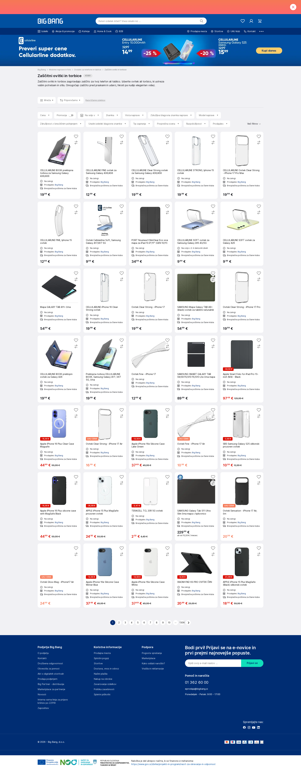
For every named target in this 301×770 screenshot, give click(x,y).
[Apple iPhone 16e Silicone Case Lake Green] (150, 437)
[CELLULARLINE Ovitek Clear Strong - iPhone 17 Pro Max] (242, 165)
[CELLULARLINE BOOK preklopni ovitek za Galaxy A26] (59, 369)
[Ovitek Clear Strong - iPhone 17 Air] (105, 437)
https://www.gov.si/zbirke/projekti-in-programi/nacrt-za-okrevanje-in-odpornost (173, 764)
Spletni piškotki (102, 694)
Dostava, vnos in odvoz (106, 668)
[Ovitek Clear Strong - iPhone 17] (150, 300)
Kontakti (42, 658)
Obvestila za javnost (49, 668)
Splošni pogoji (101, 658)
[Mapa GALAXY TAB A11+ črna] (59, 300)
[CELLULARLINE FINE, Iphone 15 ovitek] (59, 234)
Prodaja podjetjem (47, 679)
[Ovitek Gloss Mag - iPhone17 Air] (59, 575)
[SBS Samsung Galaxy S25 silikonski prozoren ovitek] (242, 437)
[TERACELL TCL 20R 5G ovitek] (150, 506)
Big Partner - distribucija (51, 684)
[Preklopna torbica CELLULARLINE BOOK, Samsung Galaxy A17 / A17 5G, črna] (105, 369)
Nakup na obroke (103, 679)
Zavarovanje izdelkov (105, 684)
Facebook (244, 727)
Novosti (42, 694)
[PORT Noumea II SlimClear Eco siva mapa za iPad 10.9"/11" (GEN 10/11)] (150, 234)
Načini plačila (100, 673)
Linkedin (258, 727)
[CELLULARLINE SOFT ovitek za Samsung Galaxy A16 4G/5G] (196, 234)
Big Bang (59, 185)
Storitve (98, 663)
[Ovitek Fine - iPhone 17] (150, 369)
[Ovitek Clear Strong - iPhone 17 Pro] (242, 300)
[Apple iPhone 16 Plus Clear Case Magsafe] (59, 437)
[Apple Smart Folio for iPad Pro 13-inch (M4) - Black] (242, 369)
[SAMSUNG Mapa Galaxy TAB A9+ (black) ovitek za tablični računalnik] (196, 300)
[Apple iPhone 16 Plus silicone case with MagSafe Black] (59, 506)
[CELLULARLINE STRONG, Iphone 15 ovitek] (196, 165)
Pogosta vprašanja (152, 653)
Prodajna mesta (102, 653)
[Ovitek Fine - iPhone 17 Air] (196, 437)
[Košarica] (259, 21)
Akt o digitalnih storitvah (51, 673)
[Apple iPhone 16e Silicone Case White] (150, 575)
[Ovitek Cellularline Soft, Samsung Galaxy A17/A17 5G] (105, 234)
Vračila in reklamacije (153, 668)
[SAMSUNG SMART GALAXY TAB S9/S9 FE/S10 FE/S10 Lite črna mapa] (196, 369)
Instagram (249, 727)
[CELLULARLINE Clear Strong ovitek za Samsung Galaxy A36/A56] (150, 165)
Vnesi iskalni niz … (119, 21)
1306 (182, 622)
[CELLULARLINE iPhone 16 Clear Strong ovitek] (105, 300)
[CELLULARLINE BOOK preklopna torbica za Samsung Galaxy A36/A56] (59, 165)
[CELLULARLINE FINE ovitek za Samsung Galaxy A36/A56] (105, 165)
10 (169, 622)
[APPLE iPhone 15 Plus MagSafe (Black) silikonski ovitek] (242, 575)
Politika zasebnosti (104, 689)
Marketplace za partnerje (51, 689)
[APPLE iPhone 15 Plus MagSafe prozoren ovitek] (105, 506)
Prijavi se (252, 663)
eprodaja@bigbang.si (196, 688)
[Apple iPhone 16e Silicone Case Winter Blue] (105, 575)
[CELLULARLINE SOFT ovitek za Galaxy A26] (242, 234)
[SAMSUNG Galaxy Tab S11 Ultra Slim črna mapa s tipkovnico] (196, 506)
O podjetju (43, 653)
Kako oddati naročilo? (153, 663)
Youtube (253, 727)
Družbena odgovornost (50, 663)
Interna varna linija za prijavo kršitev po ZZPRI (53, 701)
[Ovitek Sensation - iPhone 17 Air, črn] (242, 506)
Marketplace (148, 658)
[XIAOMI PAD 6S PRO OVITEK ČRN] (196, 575)
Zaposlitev (43, 708)
